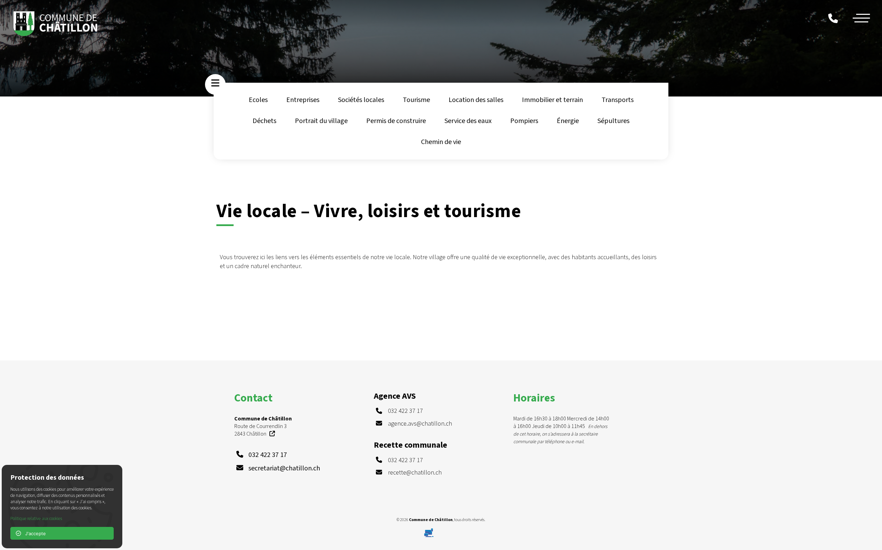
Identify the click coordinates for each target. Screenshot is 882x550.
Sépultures (613, 121)
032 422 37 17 (267, 455)
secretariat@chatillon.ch (284, 468)
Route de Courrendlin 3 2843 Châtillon (263, 426)
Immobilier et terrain (552, 100)
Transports (618, 100)
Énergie (568, 121)
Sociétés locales (361, 100)
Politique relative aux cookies (36, 519)
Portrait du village (321, 121)
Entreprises (302, 100)
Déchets (264, 121)
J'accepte (33, 533)
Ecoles (258, 100)
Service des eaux (468, 121)
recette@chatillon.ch (415, 472)
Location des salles (476, 100)
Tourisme (416, 100)
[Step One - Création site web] (441, 531)
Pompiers (524, 121)
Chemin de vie (441, 142)
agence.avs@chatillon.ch (420, 423)
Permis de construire (396, 121)
